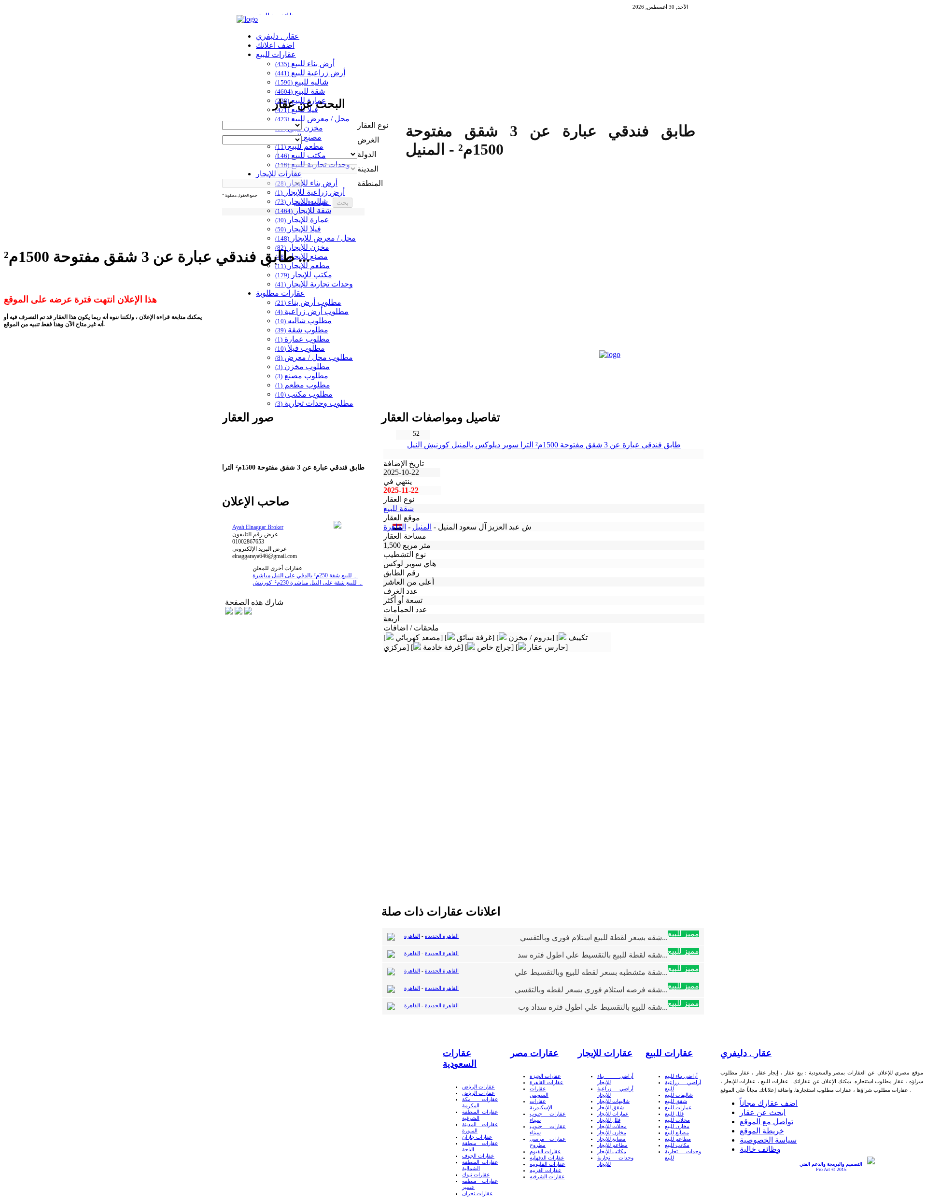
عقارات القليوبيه (547, 1164)
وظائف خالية (760, 1149)
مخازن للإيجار (611, 1132)
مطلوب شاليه (303, 320)
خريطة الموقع (762, 1131)
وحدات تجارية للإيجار (314, 284)
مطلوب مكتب (304, 394)
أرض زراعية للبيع (310, 73)
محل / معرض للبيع (312, 118)
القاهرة (394, 527)
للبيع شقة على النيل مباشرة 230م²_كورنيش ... (308, 582)
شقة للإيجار (303, 210)
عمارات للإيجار (613, 1113)
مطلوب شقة (301, 330)
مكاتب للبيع (677, 1145)
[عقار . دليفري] (247, 19)
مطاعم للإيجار (612, 1145)
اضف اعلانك (275, 45)
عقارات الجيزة (545, 1076)
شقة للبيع (300, 91)
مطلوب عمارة (302, 339)
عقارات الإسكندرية (541, 1104)
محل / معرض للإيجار (315, 238)
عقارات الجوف (478, 1156)
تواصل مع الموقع (766, 1121)
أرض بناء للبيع (305, 63)
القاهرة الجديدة (442, 936)
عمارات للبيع (678, 1107)
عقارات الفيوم (545, 1151)
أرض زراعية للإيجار (310, 192)
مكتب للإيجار (303, 275)
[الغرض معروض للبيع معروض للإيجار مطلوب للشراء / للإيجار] (262, 139)
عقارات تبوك (476, 1174)
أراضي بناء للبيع (681, 1076)
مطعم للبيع (299, 146)
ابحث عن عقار (763, 1112)
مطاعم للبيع (678, 1139)
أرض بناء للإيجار (306, 183)
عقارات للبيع (276, 54)
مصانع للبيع (677, 1132)
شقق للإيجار (610, 1107)
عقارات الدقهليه (547, 1157)
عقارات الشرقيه (547, 1176)
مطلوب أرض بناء (308, 302)
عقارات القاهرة (546, 1082)
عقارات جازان (477, 1137)
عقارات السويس (539, 1092)
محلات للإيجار (612, 1126)
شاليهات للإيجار (613, 1101)
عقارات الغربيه (546, 1170)
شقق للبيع (676, 1101)
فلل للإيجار (608, 1120)
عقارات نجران (477, 1193)
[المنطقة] (262, 183)
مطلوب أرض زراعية (312, 311)
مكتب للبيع (300, 155)
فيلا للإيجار (298, 229)
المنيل (422, 527)
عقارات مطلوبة (280, 293)
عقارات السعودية (460, 1058)
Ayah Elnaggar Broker (257, 527)
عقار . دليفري (277, 36)
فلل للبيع (674, 1113)
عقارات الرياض (478, 1086)
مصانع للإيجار (611, 1139)
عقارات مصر (534, 1053)
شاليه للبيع (301, 82)
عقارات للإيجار (279, 174)
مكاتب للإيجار (611, 1151)
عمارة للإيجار (302, 219)
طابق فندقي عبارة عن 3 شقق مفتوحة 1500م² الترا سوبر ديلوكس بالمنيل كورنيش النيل (544, 445)
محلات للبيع (677, 1120)
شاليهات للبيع (679, 1095)
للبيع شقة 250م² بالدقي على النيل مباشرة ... (305, 575)
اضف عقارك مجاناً (769, 1103)
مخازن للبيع (677, 1126)
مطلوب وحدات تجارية (314, 403)
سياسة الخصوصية (768, 1140)
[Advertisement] (405, 367)
